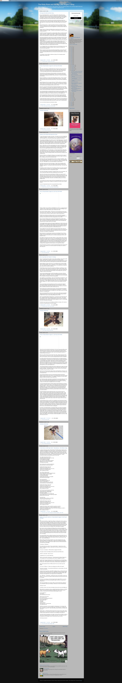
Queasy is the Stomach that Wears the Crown (48, 134)
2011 (71, 103)
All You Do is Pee (44, 512)
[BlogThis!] (54, 104)
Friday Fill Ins (46, 673)
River (43, 443)
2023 (71, 51)
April (72, 96)
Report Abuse (72, 108)
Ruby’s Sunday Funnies (44, 631)
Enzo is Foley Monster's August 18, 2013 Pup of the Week (51, 191)
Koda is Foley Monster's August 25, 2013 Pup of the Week (51, 65)
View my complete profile (73, 44)
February (72, 99)
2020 (71, 55)
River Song (52, 61)
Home (54, 626)
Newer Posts (42, 626)
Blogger (81, 680)
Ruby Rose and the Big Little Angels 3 (75, 38)
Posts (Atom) (46, 628)
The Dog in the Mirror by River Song (47, 13)
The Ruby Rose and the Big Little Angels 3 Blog (56, 4)
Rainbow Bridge (49, 623)
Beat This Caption (46, 668)
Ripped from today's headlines (54, 512)
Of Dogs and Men (45, 61)
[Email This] (53, 104)
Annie (43, 419)
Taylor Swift (61, 512)
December (73, 65)
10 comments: (48, 418)
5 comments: (48, 128)
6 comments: (48, 304)
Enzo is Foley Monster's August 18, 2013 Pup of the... (76, 78)
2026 (71, 47)
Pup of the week (46, 252)
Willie (53, 623)
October (72, 67)
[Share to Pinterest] (57, 104)
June (72, 94)
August (72, 70)
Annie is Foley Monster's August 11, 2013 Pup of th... (76, 83)
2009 (71, 105)
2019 (71, 56)
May (72, 95)
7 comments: (48, 185)
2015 (71, 61)
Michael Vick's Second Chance (44, 665)
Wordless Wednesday (44, 110)
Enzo (43, 252)
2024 (71, 50)
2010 (71, 104)
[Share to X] (55, 104)
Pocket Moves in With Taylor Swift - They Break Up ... (76, 87)
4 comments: (48, 104)
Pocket (49, 512)
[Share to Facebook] (56, 104)
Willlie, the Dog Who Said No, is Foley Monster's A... (76, 89)
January (72, 100)
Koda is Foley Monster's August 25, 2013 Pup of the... (76, 73)
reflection (49, 61)
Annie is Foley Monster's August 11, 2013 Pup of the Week (51, 334)
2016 (71, 60)
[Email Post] (51, 104)
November (73, 66)
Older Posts (65, 626)
